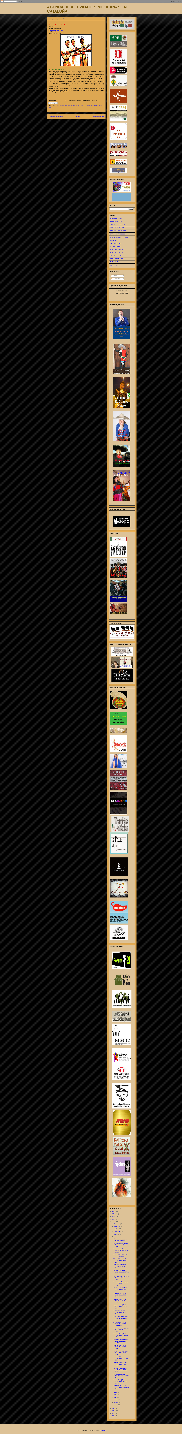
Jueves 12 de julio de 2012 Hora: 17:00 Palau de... (119, 1295)
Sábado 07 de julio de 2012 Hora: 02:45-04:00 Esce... (120, 1266)
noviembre (117, 1226)
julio (115, 1236)
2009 (114, 1413)
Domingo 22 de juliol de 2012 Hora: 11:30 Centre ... (120, 1341)
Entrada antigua (98, 117)
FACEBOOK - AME (115, 243)
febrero (116, 1402)
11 (84, 105)
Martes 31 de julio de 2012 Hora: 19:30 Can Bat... (121, 1387)
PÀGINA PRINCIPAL (116, 218)
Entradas (115, 275)
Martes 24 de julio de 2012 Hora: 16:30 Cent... (119, 1346)
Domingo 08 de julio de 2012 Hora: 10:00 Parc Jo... (121, 1272)
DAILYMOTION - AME (116, 259)
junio (115, 1392)
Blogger (103, 1430)
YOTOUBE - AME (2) (116, 252)
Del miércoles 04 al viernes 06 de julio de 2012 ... (120, 1250)
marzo (116, 1400)
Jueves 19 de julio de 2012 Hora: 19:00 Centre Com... (119, 1323)
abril (115, 1397)
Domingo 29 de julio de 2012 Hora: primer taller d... (121, 1375)
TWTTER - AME (115, 240)
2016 (114, 1211)
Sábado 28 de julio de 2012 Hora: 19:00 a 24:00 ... (120, 1370)
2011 (113, 1408)
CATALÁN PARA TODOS (117, 234)
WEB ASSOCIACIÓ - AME (118, 224)
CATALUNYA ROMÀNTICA (118, 231)
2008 (114, 1416)
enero (116, 1405)
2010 (114, 1411)
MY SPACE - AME (115, 246)
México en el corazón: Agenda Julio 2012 (120, 1239)
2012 (114, 1221)
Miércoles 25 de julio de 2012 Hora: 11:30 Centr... (120, 1352)
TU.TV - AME (114, 262)
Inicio (78, 117)
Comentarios (116, 278)
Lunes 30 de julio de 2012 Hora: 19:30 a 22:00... (120, 1381)
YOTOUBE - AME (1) (116, 249)
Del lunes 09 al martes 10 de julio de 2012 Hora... (121, 1277)
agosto (116, 1234)
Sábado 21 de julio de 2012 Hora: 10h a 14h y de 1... (120, 1335)
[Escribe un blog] (51, 103)
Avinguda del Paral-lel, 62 (56, 30)
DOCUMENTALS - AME (117, 228)
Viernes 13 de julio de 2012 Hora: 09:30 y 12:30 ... (119, 1300)
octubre (116, 1229)
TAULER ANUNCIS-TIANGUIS (119, 237)
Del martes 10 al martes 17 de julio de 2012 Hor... (120, 1283)
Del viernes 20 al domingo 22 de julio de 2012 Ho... (121, 1329)
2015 (114, 1214)
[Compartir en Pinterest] (57, 103)
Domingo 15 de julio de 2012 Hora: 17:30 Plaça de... (120, 1312)
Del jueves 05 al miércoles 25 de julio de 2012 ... (121, 1255)
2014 (114, 1216)
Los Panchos (89, 105)
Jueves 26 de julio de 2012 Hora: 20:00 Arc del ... (120, 1358)
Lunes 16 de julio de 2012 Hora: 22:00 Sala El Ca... (121, 1318)
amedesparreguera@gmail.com (122, 299)
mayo (116, 1394)
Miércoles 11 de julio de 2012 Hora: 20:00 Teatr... (120, 1289)
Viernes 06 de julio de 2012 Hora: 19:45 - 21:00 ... (120, 1260)
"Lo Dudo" (67, 105)
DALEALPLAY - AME (116, 256)
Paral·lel (96, 105)
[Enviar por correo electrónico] (49, 103)
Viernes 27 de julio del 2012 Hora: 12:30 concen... (120, 1364)
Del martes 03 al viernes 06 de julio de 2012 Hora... (120, 1244)
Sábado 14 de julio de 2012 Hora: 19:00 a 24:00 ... (120, 1306)
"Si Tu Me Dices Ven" (77, 105)
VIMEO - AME (114, 265)
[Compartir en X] (53, 103)
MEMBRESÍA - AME (116, 221)
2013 (114, 1219)
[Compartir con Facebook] (55, 103)
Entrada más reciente (56, 117)
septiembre (117, 1231)
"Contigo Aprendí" (59, 105)
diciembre (117, 1224)
